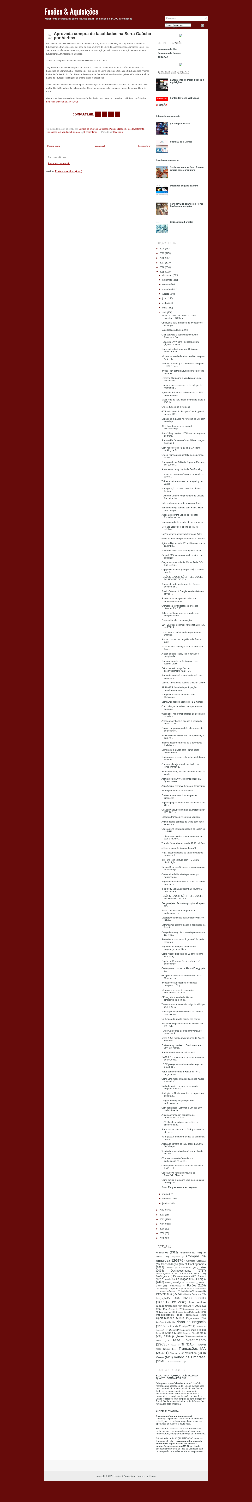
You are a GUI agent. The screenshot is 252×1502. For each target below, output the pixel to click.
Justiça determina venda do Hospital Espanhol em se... (179, 516)
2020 (162, 248)
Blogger (153, 1476)
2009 (162, 1233)
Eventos (192, 1283)
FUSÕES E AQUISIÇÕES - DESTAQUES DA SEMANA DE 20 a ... (182, 578)
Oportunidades (165, 1318)
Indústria (199, 1291)
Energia (201, 1279)
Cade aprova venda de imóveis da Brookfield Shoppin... (178, 1174)
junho (165, 303)
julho (164, 298)
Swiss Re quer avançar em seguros (179, 1187)
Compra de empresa (88, 129)
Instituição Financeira (191, 1294)
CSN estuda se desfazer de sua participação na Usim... (177, 1159)
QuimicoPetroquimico (179, 1330)
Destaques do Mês (167, 49)
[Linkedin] (206, 25)
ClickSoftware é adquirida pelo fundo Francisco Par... (179, 336)
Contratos (169, 1268)
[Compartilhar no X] (104, 114)
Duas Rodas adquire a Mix (174, 330)
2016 (162, 267)
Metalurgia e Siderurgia (193, 1309)
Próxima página (53, 146)
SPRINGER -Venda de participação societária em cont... (178, 688)
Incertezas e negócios (167, 160)
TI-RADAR (200, 1344)
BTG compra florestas (181, 222)
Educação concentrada (168, 116)
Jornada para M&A (173, 1306)
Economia (166, 1279)
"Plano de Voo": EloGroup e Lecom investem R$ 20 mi (178, 316)
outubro (166, 284)
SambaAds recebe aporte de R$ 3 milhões (182, 702)
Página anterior (144, 146)
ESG (167, 1282)
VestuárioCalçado (177, 1362)
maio (164, 307)
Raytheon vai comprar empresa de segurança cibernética (178, 947)
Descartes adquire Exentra (184, 185)
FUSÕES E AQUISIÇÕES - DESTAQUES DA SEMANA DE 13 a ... (182, 897)
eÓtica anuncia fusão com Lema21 (178, 848)
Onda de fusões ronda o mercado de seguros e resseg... (179, 1087)
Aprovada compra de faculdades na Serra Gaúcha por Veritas (102, 36)
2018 (162, 258)
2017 (162, 262)
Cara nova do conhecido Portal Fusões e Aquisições (186, 205)
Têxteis (173, 1345)
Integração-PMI (163, 1298)
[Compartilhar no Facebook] (202, 25)
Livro (188, 1306)
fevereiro (166, 1198)
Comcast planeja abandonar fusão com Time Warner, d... (180, 765)
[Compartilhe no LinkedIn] (117, 114)
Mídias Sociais (163, 1312)
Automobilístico (187, 1252)
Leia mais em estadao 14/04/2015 (62, 102)
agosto (165, 294)
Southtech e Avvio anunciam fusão (178, 1052)
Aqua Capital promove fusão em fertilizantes (183, 786)
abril (164, 312)
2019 (162, 253)
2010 (162, 1228)
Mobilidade (194, 1312)
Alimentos (162, 1252)
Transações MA (53, 132)
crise (203, 1267)
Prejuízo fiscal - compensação (176, 620)
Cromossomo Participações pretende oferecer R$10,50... (179, 607)
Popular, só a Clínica (181, 141)
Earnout (202, 1276)
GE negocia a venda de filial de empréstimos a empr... (177, 998)
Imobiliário (186, 1291)
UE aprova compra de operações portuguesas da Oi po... (177, 991)
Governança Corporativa (168, 1288)
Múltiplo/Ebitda (165, 1314)
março (165, 1194)
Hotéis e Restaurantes (196, 1289)
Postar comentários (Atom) (68, 171)
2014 (162, 1210)
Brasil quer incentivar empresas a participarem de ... (178, 911)
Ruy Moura (118, 132)
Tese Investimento (135, 129)
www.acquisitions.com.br (189, 1441)
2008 (162, 1238)
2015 (162, 272)
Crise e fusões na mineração (175, 407)
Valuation (191, 1353)
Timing (166, 1349)
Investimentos (194, 1298)
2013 (162, 1214)
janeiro (165, 1203)
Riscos (201, 1329)
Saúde (169, 1332)
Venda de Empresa (71, 132)
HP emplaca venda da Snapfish (177, 790)
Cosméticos (185, 1267)
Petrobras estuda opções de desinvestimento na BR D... (176, 669)
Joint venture (197, 1302)
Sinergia (200, 1332)
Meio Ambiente (170, 1309)
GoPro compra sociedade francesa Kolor (181, 534)
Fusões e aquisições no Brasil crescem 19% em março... (181, 1046)
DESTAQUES (163, 1273)
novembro (167, 280)
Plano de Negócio (117, 129)
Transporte (175, 1353)
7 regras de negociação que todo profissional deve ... (177, 1101)
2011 (162, 1224)
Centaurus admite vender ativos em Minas (182, 522)
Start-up (169, 1336)
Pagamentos (192, 1318)
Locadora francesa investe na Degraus (180, 817)
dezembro (167, 275)
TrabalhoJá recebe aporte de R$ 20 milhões (183, 843)
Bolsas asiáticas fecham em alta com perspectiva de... (180, 614)
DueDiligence (162, 1276)
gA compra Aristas (180, 123)
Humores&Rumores (168, 1291)
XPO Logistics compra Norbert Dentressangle (176, 427)
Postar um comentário (59, 163)
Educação (103, 129)
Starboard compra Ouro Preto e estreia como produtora (186, 168)
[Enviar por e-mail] (98, 114)
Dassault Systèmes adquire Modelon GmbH (183, 682)
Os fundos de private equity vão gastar (180, 1019)
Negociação (192, 1315)
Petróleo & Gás (163, 1322)
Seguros (187, 1333)
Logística (200, 1305)
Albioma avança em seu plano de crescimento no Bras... (178, 1116)
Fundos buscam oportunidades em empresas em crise (178, 599)
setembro (167, 289)
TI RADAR (163, 57)
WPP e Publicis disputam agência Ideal (181, 550)
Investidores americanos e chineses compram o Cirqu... (179, 984)
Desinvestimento (181, 1270)
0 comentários (90, 132)
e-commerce (183, 1276)
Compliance (175, 1257)
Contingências (197, 1264)
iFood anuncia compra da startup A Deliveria (183, 538)
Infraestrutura (164, 1294)
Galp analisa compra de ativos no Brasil (181, 503)
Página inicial (99, 146)
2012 (162, 1219)
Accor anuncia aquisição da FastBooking (181, 469)
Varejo (160, 1357)
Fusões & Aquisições (71, 11)
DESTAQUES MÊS (188, 1273)
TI (183, 1344)
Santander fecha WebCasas (184, 98)
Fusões (191, 1285)
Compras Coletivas (196, 1261)
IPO (173, 1302)
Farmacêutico (175, 1286)
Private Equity (178, 1326)
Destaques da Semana (169, 53)
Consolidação (169, 1264)
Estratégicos (178, 1282)
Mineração (182, 1312)
